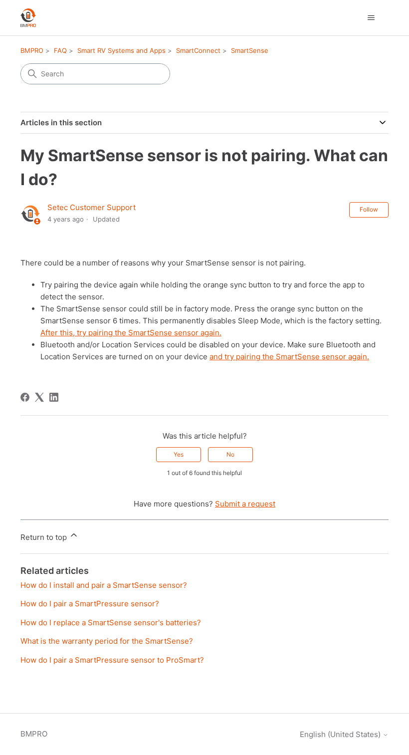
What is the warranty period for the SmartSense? (106, 641)
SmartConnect (198, 50)
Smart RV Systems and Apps (121, 50)
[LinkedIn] (53, 397)
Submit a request (245, 503)
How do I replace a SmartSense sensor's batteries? (110, 622)
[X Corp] (39, 397)
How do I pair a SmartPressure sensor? (89, 603)
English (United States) (341, 734)
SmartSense (249, 50)
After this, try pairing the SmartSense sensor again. (130, 332)
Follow (369, 209)
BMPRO (31, 50)
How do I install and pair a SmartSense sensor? (103, 585)
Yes (179, 454)
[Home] (28, 17)
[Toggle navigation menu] (371, 18)
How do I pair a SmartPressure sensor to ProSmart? (112, 660)
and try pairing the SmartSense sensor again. (289, 356)
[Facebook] (24, 397)
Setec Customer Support (91, 207)
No (230, 454)
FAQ (60, 50)
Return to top (44, 537)
